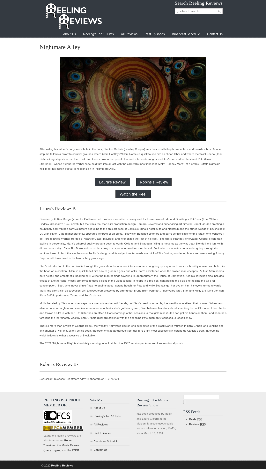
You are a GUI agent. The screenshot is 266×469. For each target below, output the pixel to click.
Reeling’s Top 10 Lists (107, 416)
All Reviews (101, 424)
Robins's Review (154, 182)
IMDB (75, 450)
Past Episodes (102, 433)
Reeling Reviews (73, 16)
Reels (195, 419)
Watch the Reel (133, 194)
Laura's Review (112, 182)
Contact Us (100, 449)
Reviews (197, 424)
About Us (99, 407)
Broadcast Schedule (106, 441)
